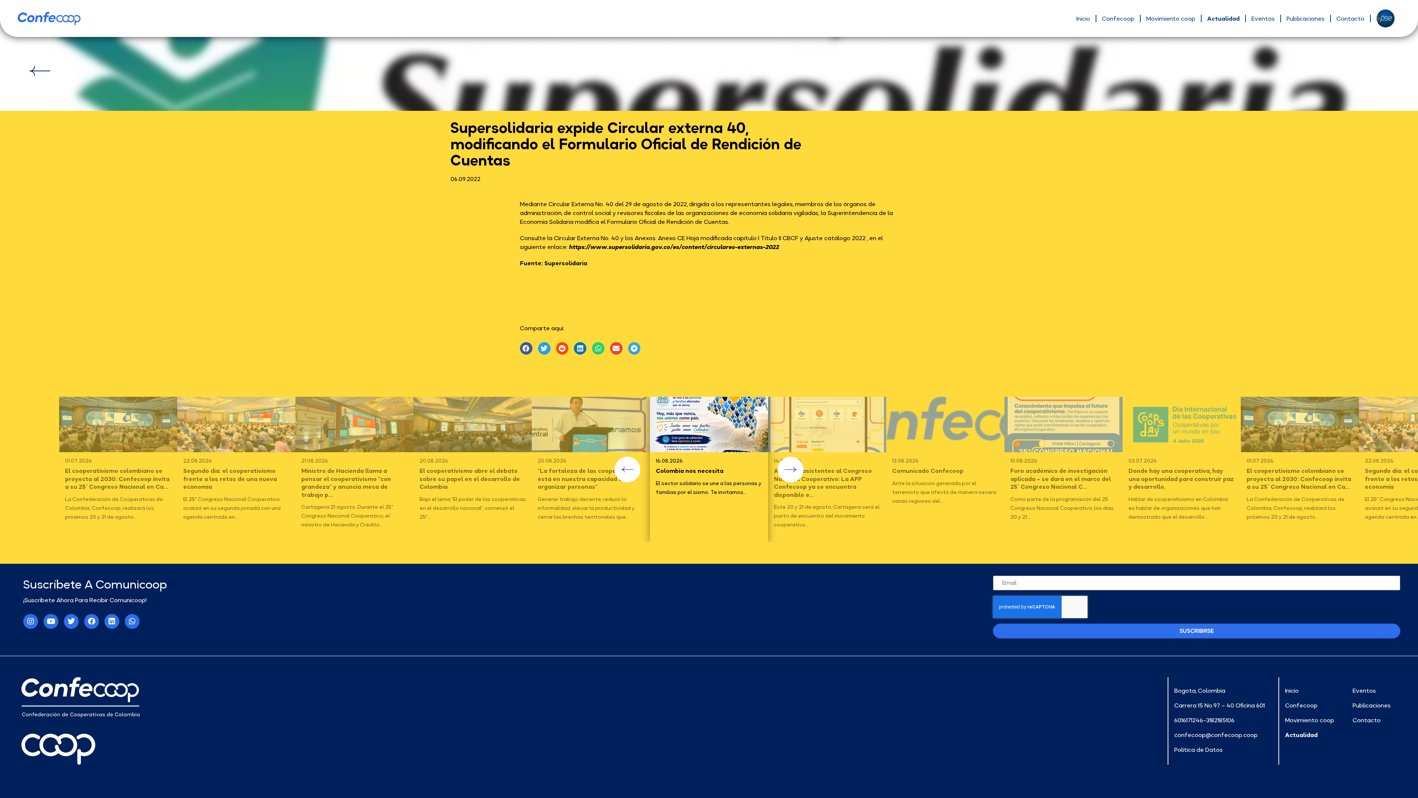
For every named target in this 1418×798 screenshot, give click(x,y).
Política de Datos (1198, 749)
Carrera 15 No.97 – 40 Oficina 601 (1219, 705)
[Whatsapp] (132, 621)
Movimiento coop (1170, 18)
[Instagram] (30, 621)
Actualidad (1223, 18)
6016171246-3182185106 (1204, 720)
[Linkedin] (112, 621)
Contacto (1350, 18)
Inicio (1083, 18)
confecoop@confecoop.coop (1216, 735)
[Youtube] (51, 621)
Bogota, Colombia (1199, 690)
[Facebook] (91, 621)
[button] (526, 348)
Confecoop (1118, 18)
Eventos (1263, 18)
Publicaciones (1306, 18)
